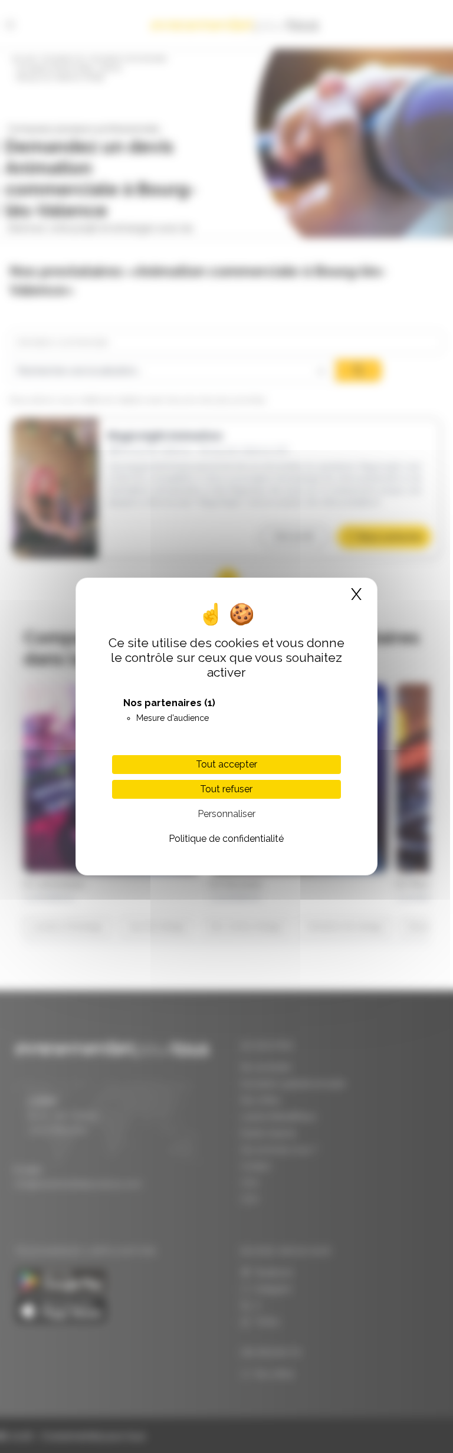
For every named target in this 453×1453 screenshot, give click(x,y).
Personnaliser (226, 813)
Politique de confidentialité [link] (226, 838)
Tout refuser (226, 789)
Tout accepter (226, 764)
